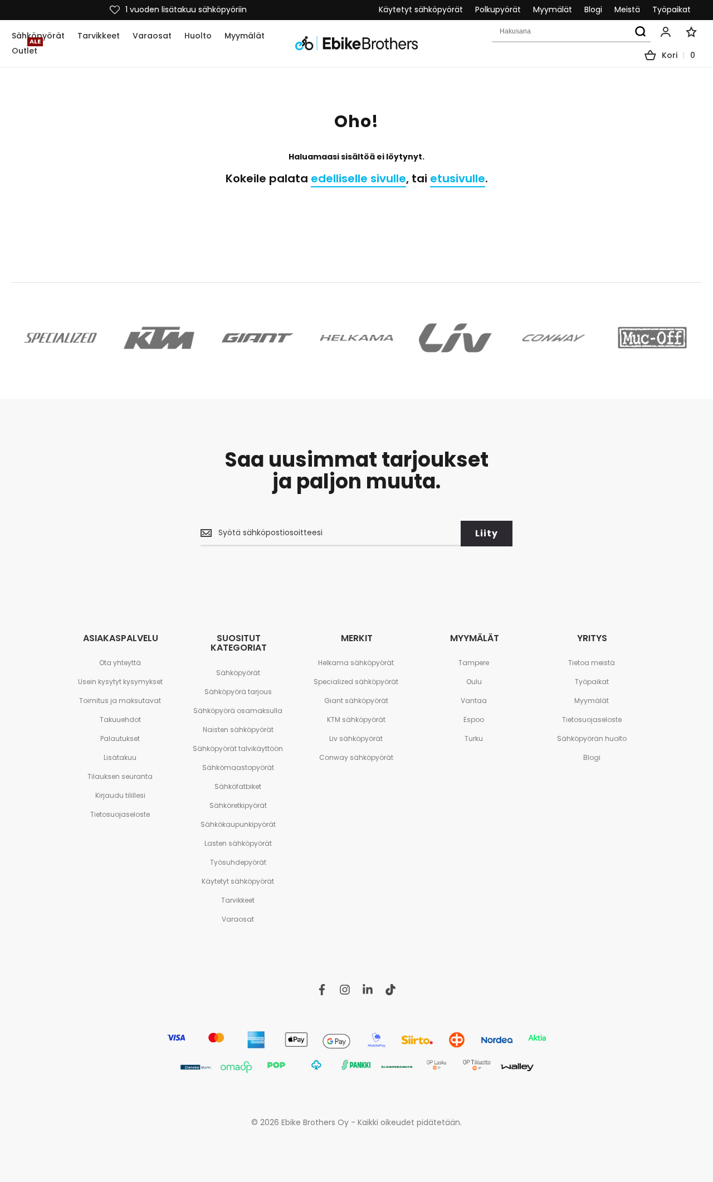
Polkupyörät (498, 9)
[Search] (640, 31)
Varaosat (238, 919)
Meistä (627, 9)
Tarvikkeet (238, 900)
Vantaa (474, 700)
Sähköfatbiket (237, 786)
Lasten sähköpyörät (238, 843)
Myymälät (552, 9)
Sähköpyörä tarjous (238, 691)
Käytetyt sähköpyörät (421, 9)
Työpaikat (671, 9)
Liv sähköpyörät (356, 738)
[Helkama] (356, 337)
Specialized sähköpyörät (356, 681)
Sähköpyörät (238, 672)
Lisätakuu (120, 757)
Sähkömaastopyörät (238, 767)
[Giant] (257, 337)
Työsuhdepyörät (238, 862)
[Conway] (554, 337)
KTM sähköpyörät (356, 719)
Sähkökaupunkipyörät (238, 824)
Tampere (473, 662)
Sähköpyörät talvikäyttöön (238, 748)
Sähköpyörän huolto (592, 738)
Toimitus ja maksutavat (120, 700)
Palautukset (120, 738)
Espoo (473, 719)
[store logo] (356, 43)
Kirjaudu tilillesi (120, 795)
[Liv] (455, 337)
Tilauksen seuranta (120, 776)
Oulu (474, 681)
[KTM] (159, 337)
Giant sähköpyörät (356, 700)
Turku (474, 738)
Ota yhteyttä (120, 662)
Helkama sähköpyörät (356, 662)
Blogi (593, 9)
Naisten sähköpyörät (238, 729)
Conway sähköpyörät (356, 757)
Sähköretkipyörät (238, 805)
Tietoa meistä (591, 662)
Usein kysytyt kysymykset (120, 681)
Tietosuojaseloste (120, 814)
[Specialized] (60, 337)
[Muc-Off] (652, 337)
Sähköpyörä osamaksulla (237, 710)
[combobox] (571, 31)
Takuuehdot (120, 719)
